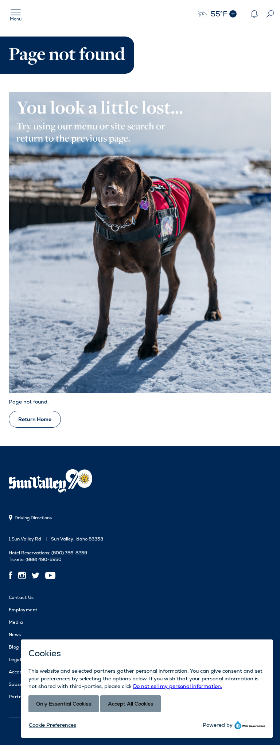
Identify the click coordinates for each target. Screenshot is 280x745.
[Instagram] (22, 575)
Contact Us (21, 597)
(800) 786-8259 (69, 553)
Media (16, 622)
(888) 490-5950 (44, 559)
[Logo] (52, 482)
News (15, 635)
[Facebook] (12, 575)
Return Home (34, 419)
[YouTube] (50, 575)
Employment (23, 610)
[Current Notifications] (254, 14)
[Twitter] (35, 575)
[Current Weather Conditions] (233, 14)
